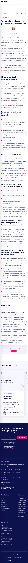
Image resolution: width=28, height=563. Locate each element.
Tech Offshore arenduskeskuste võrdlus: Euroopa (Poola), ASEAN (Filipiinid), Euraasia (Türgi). (6, 539)
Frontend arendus (22, 504)
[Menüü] (26, 2)
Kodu (2, 498)
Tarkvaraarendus (22, 500)
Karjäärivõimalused (5, 508)
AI (6, 55)
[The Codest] (5, 2)
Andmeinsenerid (21, 512)
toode (2, 53)
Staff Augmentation (22, 506)
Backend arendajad (22, 508)
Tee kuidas (3, 506)
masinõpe (23, 173)
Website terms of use (18, 557)
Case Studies (4, 504)
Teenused (3, 502)
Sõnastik (3, 510)
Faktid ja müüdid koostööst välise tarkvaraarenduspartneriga (6, 527)
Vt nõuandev (21, 498)
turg (26, 211)
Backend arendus (22, 502)
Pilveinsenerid (21, 510)
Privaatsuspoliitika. (11, 448)
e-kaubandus (4, 70)
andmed (10, 105)
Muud (19, 514)
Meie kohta (3, 500)
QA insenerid (21, 516)
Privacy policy (9, 557)
